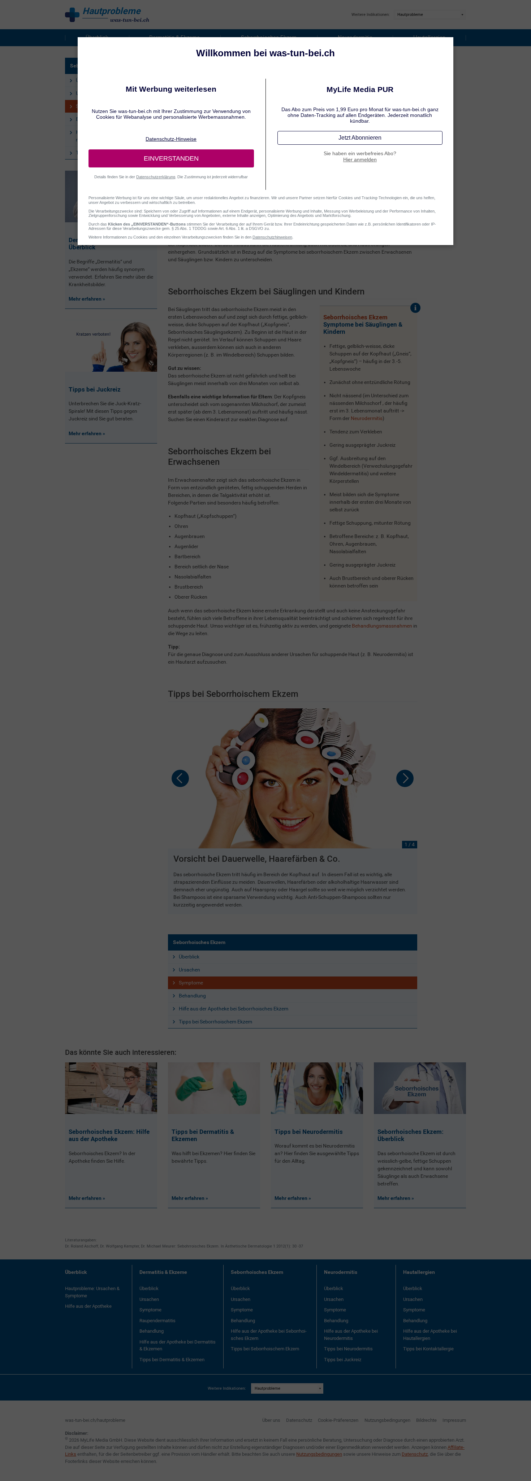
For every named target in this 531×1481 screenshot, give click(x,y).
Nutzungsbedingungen (387, 1420)
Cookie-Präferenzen (338, 1420)
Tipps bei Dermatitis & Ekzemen (171, 1359)
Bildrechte (426, 1420)
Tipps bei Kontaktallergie (428, 1348)
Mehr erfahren (86, 1198)
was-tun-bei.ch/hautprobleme (95, 1420)
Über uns (271, 1420)
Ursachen (189, 970)
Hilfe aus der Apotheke (88, 1306)
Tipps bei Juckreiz (342, 1359)
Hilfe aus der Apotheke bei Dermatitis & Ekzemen (177, 1345)
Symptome (191, 983)
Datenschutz (299, 1420)
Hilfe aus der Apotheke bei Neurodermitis (351, 1334)
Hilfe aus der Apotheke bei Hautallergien (430, 1334)
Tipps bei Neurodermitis (348, 1348)
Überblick (189, 957)
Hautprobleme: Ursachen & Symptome (92, 1292)
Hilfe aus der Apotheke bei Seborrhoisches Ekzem (233, 1009)
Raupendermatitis (157, 1320)
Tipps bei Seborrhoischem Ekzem (215, 1022)
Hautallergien (419, 1272)
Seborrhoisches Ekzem (199, 942)
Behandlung (192, 996)
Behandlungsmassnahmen (382, 626)
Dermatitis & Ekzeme (163, 1272)
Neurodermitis (367, 418)
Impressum (454, 1420)
